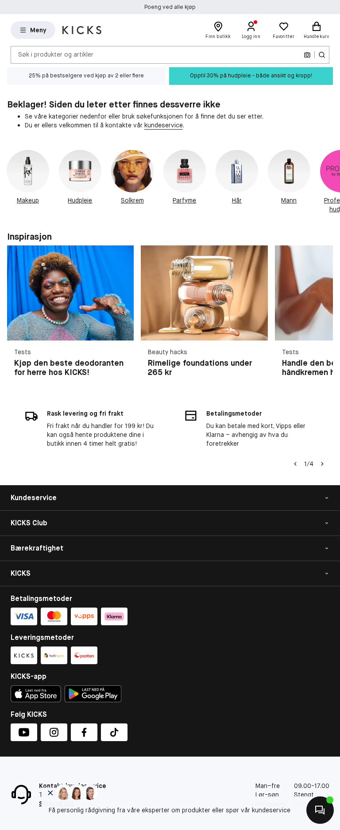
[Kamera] (307, 55)
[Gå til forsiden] (81, 30)
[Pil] (329, 181)
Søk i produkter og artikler (55, 54)
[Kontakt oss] (320, 810)
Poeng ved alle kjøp (170, 7)
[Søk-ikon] (322, 55)
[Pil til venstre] (295, 464)
